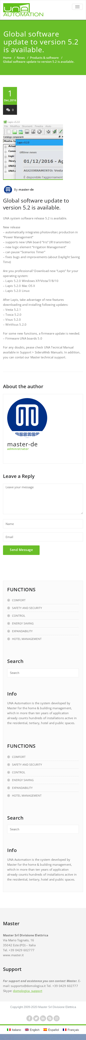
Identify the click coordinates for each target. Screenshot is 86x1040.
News (21, 58)
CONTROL (18, 615)
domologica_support (27, 991)
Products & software (44, 58)
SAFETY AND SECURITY (27, 608)
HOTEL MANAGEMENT (27, 639)
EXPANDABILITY (22, 631)
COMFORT (19, 600)
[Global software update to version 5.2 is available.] (43, 150)
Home (7, 58)
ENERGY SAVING (23, 623)
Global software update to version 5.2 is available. (36, 204)
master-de (26, 189)
